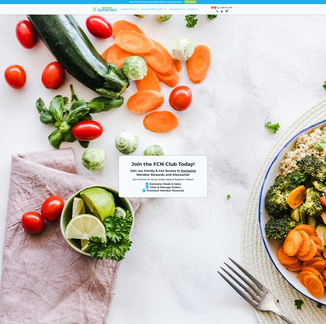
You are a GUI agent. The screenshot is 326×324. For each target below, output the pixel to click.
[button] (130, 9)
